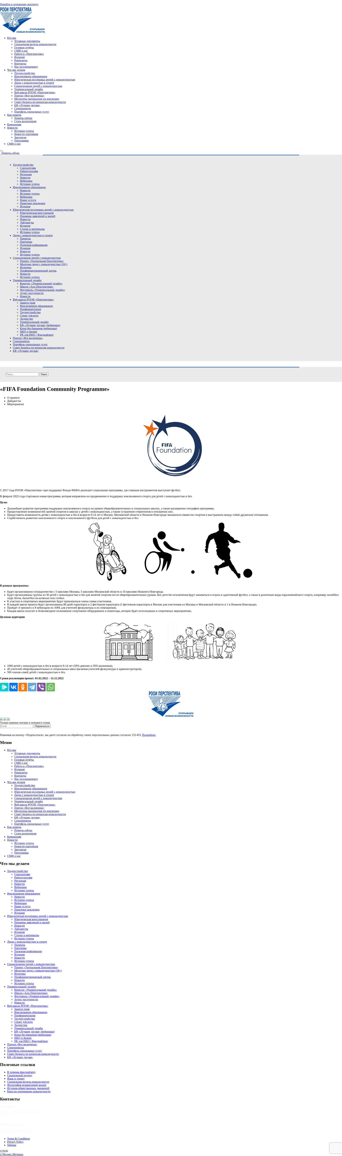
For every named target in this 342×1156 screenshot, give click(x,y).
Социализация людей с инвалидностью (38, 86)
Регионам (26, 174)
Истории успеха (24, 130)
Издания (19, 57)
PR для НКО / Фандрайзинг (37, 334)
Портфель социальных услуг (31, 111)
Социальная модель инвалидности (35, 44)
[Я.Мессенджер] (4, 687)
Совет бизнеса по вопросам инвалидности (40, 102)
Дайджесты (27, 222)
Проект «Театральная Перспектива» (42, 261)
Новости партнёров (26, 134)
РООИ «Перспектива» (22, 1151)
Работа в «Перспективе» (29, 53)
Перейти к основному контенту (19, 4)
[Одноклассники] (23, 687)
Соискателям (28, 167)
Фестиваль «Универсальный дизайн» (42, 289)
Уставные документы (27, 41)
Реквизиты (20, 60)
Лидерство (26, 318)
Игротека (25, 267)
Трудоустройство (24, 73)
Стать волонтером (25, 121)
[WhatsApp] (50, 687)
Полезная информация (33, 244)
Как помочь (14, 114)
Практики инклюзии (32, 203)
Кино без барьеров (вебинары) (38, 328)
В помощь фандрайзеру (21, 1072)
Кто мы (11, 37)
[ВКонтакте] (13, 687)
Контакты (20, 63)
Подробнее (148, 734)
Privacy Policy (15, 1141)
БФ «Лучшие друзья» (27, 105)
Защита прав (27, 302)
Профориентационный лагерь (38, 270)
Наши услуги (28, 200)
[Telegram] (32, 687)
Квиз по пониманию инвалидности (28, 1091)
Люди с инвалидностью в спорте (34, 82)
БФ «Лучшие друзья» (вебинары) (40, 325)
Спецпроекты (22, 108)
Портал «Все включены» (29, 95)
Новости (12, 127)
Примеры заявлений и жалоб (37, 216)
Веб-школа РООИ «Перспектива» (34, 92)
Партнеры (26, 241)
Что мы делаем (16, 69)
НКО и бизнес (28, 331)
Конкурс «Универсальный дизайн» (41, 283)
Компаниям (14, 124)
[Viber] (41, 687)
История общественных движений (28, 1088)
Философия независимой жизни (26, 1084)
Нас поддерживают (26, 66)
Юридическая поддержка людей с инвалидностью (44, 79)
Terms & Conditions (18, 1138)
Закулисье (20, 137)
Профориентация (30, 309)
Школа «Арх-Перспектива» (36, 286)
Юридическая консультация (37, 212)
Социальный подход (19, 1075)
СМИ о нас (21, 50)
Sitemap (11, 1145)
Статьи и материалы (32, 228)
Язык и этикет (16, 1078)
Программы (21, 140)
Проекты (25, 238)
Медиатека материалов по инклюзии (36, 98)
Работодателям (29, 171)
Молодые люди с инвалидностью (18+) (43, 264)
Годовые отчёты (24, 47)
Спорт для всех (29, 315)
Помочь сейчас (23, 118)
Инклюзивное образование (30, 76)
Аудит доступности (32, 293)
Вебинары (26, 180)
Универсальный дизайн (28, 89)
